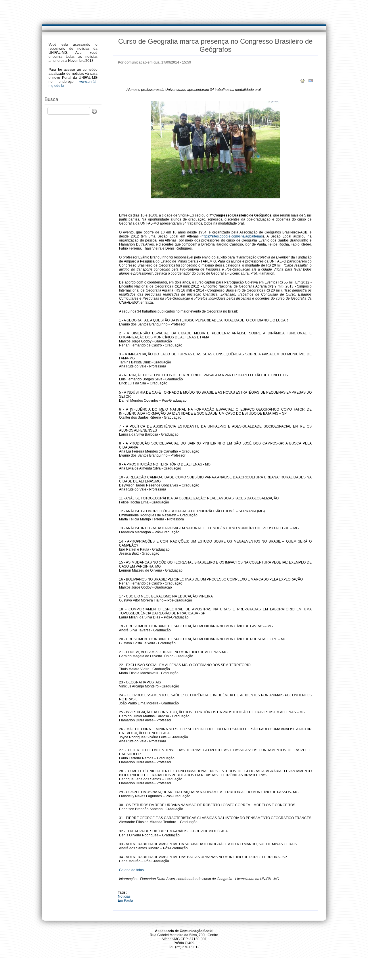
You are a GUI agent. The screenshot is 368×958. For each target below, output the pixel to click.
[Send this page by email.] (310, 80)
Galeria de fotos (131, 870)
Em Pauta (125, 900)
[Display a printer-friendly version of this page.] (302, 80)
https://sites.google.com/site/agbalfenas (232, 236)
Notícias (124, 896)
